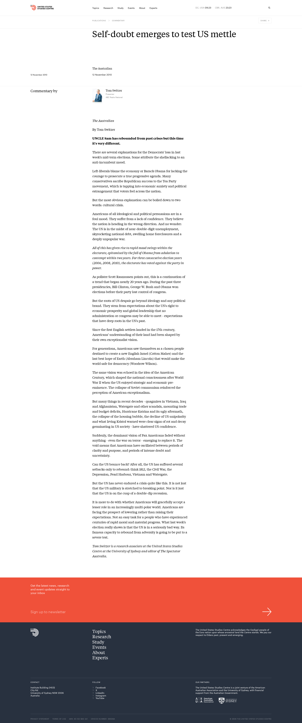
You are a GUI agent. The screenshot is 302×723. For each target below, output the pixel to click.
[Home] (38, 7)
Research (101, 636)
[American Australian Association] (205, 700)
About (98, 652)
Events (99, 647)
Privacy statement (40, 719)
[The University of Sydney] (228, 701)
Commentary (118, 21)
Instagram (101, 695)
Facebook (101, 687)
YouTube (100, 698)
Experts (100, 657)
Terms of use (59, 719)
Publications (99, 21)
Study (98, 642)
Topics (99, 631)
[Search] (269, 8)
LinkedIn (100, 693)
